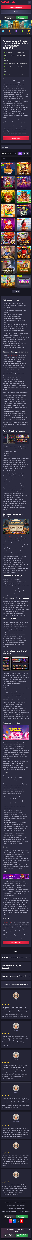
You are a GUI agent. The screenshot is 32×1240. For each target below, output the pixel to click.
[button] (2, 24)
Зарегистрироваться (16, 7)
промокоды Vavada (14, 536)
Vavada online (7, 922)
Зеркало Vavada (16, 138)
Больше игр (16, 291)
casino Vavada (12, 355)
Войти (16, 11)
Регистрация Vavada (16, 942)
